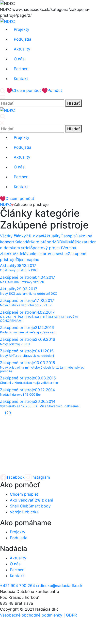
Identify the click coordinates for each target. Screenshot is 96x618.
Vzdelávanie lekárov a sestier (41, 253)
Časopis (68, 235)
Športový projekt (46, 247)
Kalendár (23, 241)
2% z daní (35, 235)
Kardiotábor (42, 241)
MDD (57, 241)
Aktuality (52, 235)
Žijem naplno (27, 259)
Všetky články (13, 235)
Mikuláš (69, 241)
